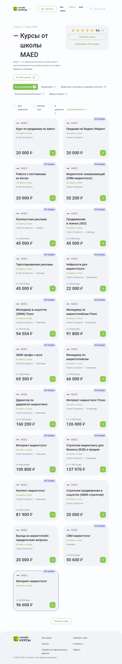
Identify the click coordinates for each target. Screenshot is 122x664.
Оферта (76, 650)
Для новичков (22, 108)
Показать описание (22, 69)
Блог (81, 7)
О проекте (78, 644)
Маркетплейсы (58, 94)
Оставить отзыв (24, 133)
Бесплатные (41, 108)
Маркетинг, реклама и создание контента (83, 87)
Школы (72, 7)
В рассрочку (59, 109)
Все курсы (63, 9)
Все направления (25, 87)
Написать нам (80, 638)
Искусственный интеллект (29, 94)
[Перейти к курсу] (53, 153)
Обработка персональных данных (54, 651)
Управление (48, 87)
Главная (18, 27)
